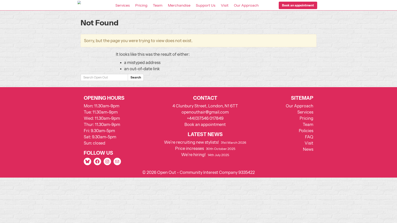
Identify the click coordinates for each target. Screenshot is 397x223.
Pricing (141, 5)
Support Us (205, 5)
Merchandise (179, 5)
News (308, 149)
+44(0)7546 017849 (205, 118)
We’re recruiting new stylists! (191, 142)
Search (135, 77)
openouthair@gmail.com (205, 112)
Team (158, 5)
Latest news (205, 134)
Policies (306, 130)
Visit (224, 5)
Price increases (189, 148)
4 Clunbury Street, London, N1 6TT (205, 105)
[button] (298, 5)
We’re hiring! (193, 154)
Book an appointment (205, 124)
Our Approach (246, 5)
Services (122, 5)
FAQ (309, 136)
